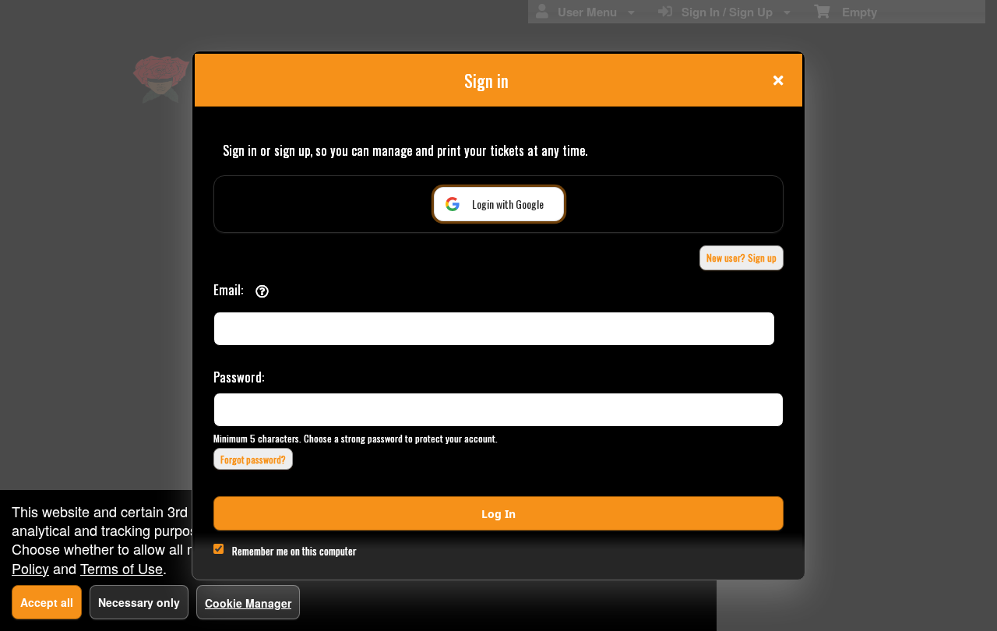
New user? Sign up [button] (741, 257)
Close (778, 80)
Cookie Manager (248, 603)
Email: (228, 289)
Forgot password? (253, 459)
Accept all (46, 602)
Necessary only (139, 602)
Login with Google (508, 204)
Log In (498, 513)
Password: (238, 376)
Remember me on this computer (294, 551)
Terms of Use (121, 568)
